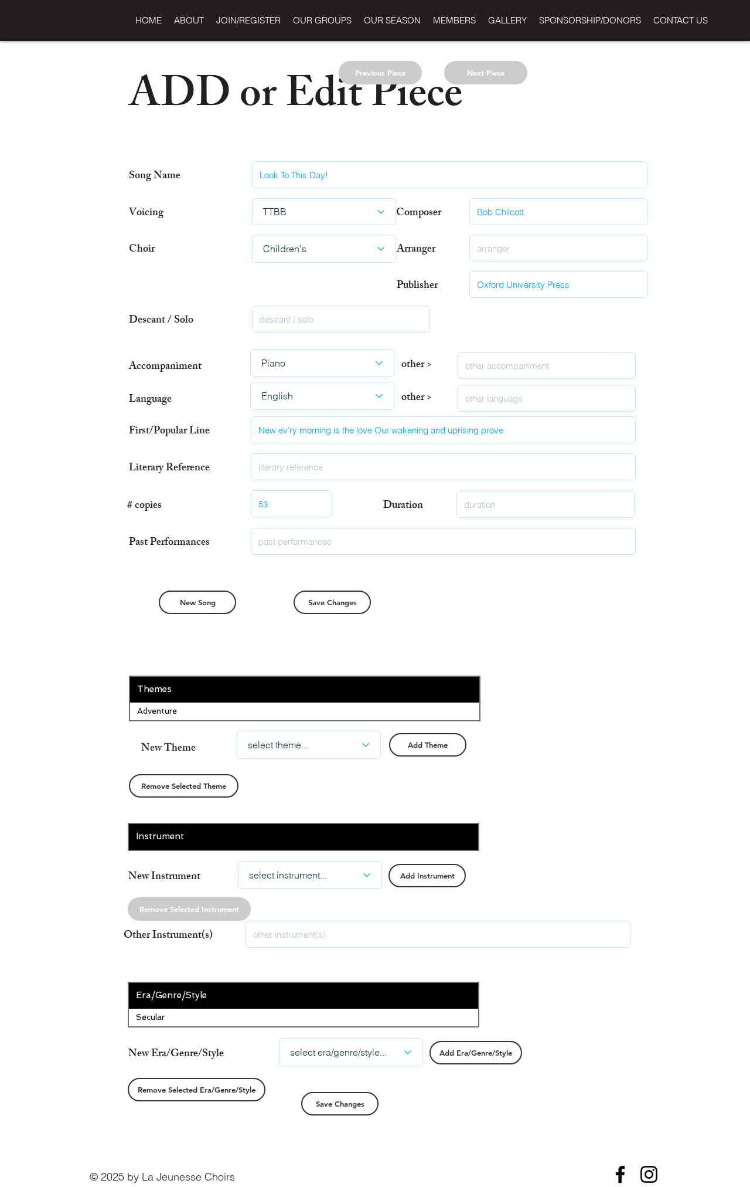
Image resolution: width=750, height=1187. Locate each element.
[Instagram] (649, 1174)
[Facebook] (620, 1174)
